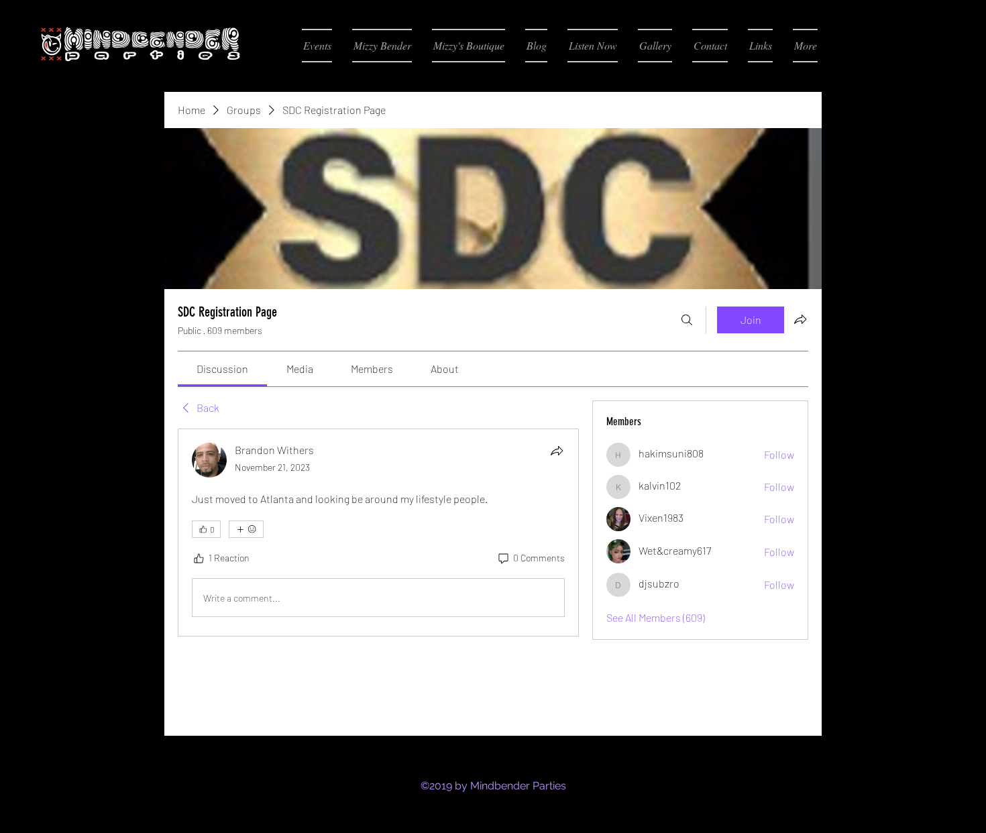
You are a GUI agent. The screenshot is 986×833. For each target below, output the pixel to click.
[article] (378, 532)
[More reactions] (246, 529)
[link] (222, 368)
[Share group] (800, 319)
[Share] (557, 451)
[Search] (687, 320)
